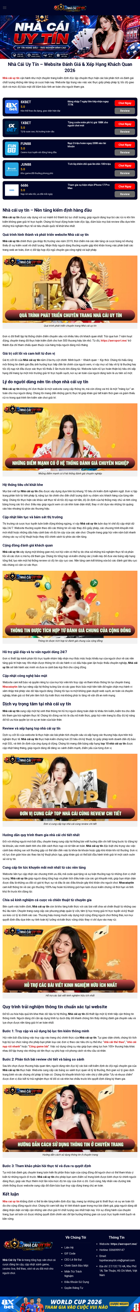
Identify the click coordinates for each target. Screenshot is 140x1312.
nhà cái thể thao (114, 1042)
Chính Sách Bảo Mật (76, 1265)
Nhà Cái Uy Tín (12, 1260)
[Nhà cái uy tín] (70, 7)
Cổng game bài (38, 1046)
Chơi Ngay (124, 103)
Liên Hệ (68, 1247)
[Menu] (5, 7)
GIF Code (69, 1253)
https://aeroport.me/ (114, 340)
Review (125, 110)
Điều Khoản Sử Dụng (76, 1282)
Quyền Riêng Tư (73, 1288)
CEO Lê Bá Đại (73, 1259)
